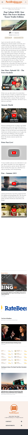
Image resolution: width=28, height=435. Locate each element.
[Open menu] (2, 2)
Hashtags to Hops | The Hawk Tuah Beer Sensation (14, 367)
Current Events (8, 320)
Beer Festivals (3, 394)
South (14, 394)
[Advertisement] (14, 247)
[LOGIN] (25, 2)
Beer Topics (3, 320)
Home (3, 8)
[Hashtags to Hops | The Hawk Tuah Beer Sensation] (14, 357)
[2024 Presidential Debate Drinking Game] (14, 332)
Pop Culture (3, 295)
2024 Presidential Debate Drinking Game (11, 342)
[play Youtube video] (14, 83)
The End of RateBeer (6, 318)
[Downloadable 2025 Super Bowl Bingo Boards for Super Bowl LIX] (14, 282)
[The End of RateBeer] (14, 308)
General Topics (8, 8)
